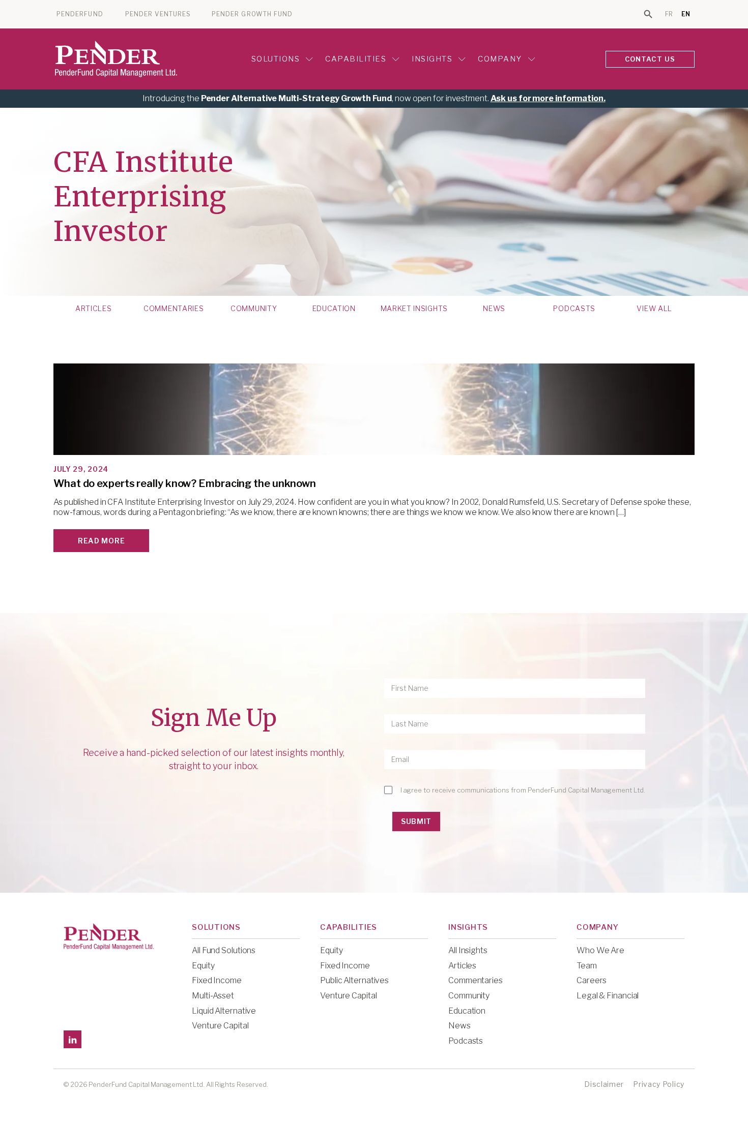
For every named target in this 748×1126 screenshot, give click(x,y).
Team (587, 965)
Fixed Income (217, 980)
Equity (203, 965)
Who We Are (600, 950)
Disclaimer (604, 1084)
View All (654, 309)
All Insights (467, 950)
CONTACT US (650, 59)
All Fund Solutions (223, 950)
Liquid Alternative (224, 1011)
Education (334, 309)
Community (254, 309)
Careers (592, 980)
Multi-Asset (213, 995)
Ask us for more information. (548, 98)
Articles (93, 309)
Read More (101, 540)
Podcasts (574, 309)
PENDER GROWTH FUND (252, 14)
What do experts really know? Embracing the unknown (184, 483)
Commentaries (173, 309)
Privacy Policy (658, 1084)
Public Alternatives (354, 980)
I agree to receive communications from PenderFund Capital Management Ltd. (522, 790)
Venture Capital (220, 1025)
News (494, 309)
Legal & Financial (608, 995)
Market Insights (414, 309)
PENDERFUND (79, 14)
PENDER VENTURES (158, 14)
